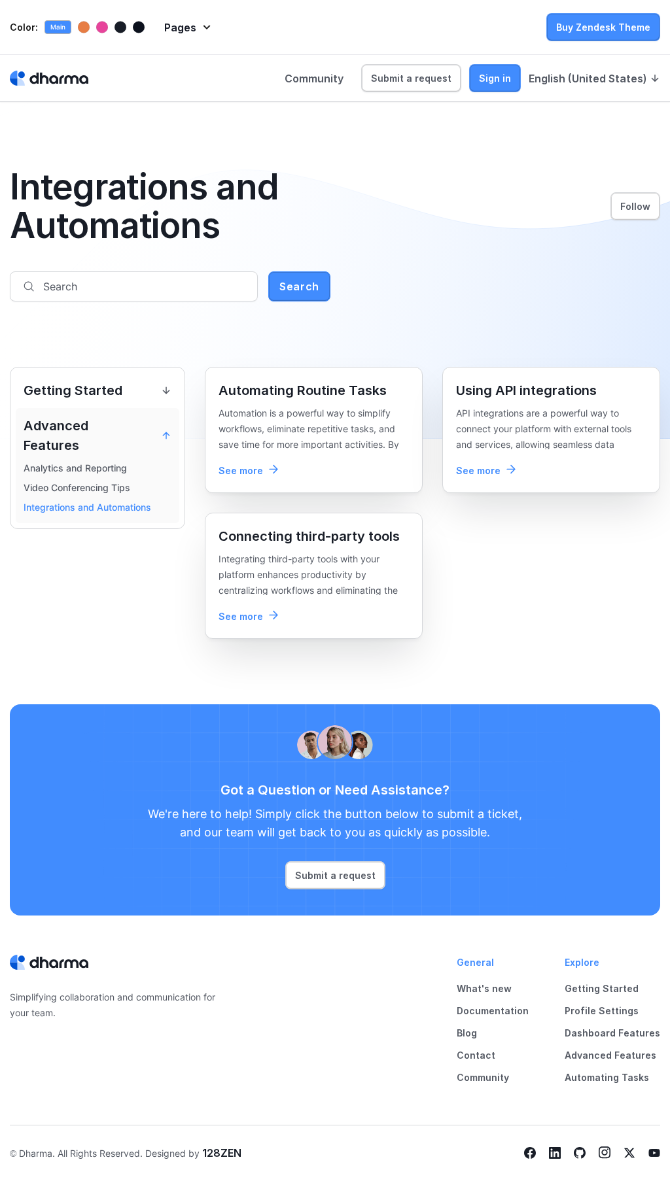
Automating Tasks (607, 1077)
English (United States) (588, 78)
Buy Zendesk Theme (603, 27)
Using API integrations (526, 390)
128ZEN (221, 1152)
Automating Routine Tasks (303, 390)
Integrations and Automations (87, 507)
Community (314, 78)
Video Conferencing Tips (77, 487)
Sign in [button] (495, 78)
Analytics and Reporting (75, 467)
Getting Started (602, 988)
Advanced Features (610, 1055)
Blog (467, 1032)
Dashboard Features (612, 1032)
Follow (635, 206)
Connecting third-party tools (309, 536)
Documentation (493, 1010)
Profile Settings (602, 1010)
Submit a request (411, 78)
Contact (476, 1055)
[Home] (49, 78)
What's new (484, 988)
